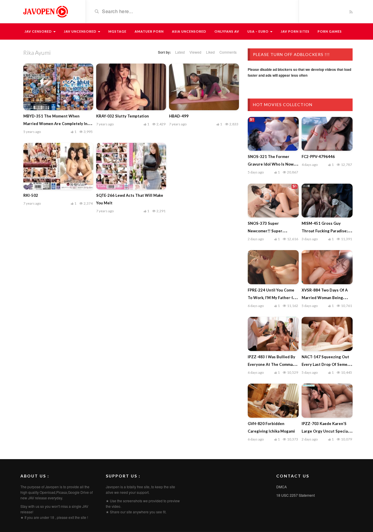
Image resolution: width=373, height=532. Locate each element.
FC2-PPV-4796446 (318, 156)
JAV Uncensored (80, 31)
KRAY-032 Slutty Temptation (122, 116)
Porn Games (330, 31)
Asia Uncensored (189, 31)
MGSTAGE (117, 31)
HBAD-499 (179, 116)
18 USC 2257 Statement (295, 495)
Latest (180, 52)
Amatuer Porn (149, 31)
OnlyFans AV (226, 31)
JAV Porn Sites (295, 31)
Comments (228, 52)
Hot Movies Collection (282, 104)
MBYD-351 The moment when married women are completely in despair (55, 124)
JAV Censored (38, 31)
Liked (210, 52)
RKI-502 (30, 195)
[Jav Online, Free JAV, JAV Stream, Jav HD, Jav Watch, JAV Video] (45, 11)
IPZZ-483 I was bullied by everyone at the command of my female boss (272, 364)
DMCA (281, 486)
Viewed (195, 52)
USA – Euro (258, 31)
